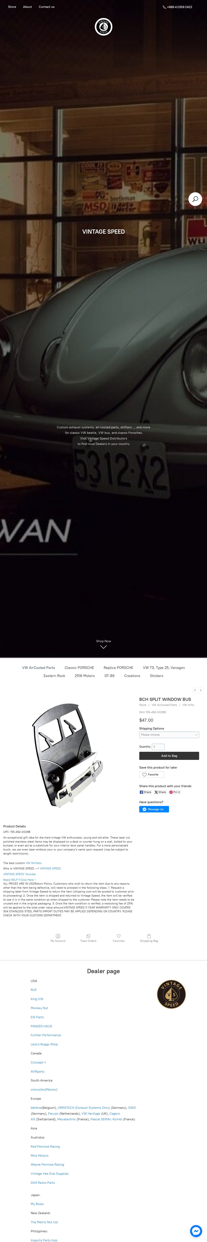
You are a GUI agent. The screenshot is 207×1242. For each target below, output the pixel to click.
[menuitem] (195, 690)
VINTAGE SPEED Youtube (19, 874)
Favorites (119, 941)
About (27, 7)
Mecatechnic (66, 1119)
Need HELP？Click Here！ (20, 880)
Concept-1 (38, 1062)
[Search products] (195, 199)
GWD (132, 1108)
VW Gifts (188, 705)
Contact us (47, 7)
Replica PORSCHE (118, 667)
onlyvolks (38, 1089)
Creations (132, 676)
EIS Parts (37, 1017)
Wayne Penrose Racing (47, 1164)
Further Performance (46, 1035)
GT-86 (110, 676)
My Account (58, 941)
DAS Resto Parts (43, 1183)
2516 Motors (85, 676)
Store (12, 7)
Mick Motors (40, 1156)
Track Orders (88, 941)
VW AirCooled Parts (38, 667)
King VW (37, 999)
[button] (151, 774)
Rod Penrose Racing (45, 1146)
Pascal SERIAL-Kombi (106, 1119)
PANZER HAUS (41, 1026)
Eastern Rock (54, 676)
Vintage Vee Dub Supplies (50, 1173)
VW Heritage (90, 1113)
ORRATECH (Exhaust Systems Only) (84, 1108)
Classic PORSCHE (79, 667)
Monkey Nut (40, 1008)
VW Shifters (34, 863)
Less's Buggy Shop (44, 1044)
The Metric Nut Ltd (44, 1222)
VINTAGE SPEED (50, 868)
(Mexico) (51, 1089)
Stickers (156, 676)
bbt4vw (36, 1108)
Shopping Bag (149, 941)
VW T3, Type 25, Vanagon (164, 667)
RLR (33, 990)
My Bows (37, 1204)
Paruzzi (53, 1113)
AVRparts (37, 1071)
